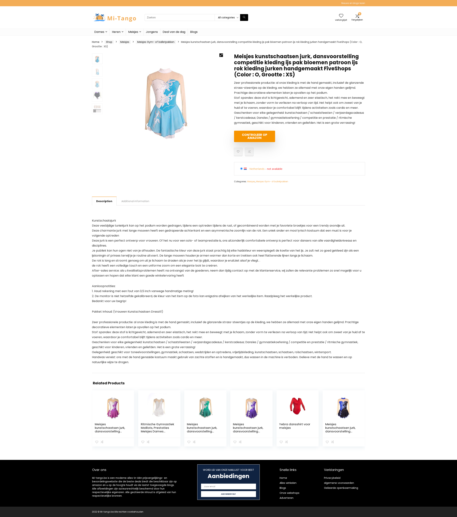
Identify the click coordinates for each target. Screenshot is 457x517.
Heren (116, 32)
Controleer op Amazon (254, 136)
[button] (221, 55)
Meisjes (133, 32)
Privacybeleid (332, 478)
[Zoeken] (244, 17)
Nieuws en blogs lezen (353, 3)
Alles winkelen (288, 483)
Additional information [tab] (135, 201)
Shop (109, 42)
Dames (99, 32)
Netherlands (257, 168)
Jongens (152, 32)
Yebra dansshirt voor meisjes (294, 426)
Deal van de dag (174, 32)
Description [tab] (104, 201)
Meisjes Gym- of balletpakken (155, 42)
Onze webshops (289, 493)
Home (95, 42)
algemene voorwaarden (339, 483)
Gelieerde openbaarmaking (341, 488)
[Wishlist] (341, 16)
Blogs (194, 32)
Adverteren (286, 498)
